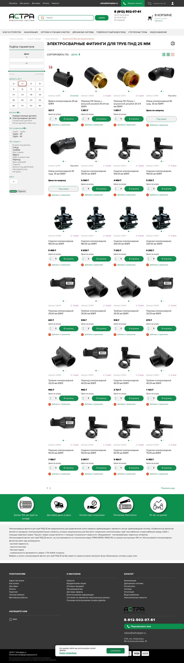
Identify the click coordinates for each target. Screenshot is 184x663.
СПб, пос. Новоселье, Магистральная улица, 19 (135, 640)
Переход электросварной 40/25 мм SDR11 (93, 382)
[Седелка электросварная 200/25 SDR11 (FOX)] (129, 218)
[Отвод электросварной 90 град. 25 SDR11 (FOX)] (161, 78)
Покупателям (17, 574)
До (27, 63)
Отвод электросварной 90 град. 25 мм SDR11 (159, 102)
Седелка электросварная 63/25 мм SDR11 (126, 451)
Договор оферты (75, 592)
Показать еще (168, 488)
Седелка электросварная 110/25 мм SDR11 (93, 172)
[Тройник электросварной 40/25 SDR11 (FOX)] (161, 357)
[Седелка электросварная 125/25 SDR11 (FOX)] (129, 148)
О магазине (74, 574)
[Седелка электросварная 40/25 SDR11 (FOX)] (129, 357)
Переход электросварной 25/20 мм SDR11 (60, 312)
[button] (76, 79)
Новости (55, 3)
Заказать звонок (135, 3)
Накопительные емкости (135, 597)
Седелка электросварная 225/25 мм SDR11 (158, 242)
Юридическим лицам (76, 583)
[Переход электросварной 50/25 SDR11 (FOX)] (63, 427)
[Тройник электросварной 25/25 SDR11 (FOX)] (129, 288)
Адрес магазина (16, 580)
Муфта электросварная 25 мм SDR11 (62, 102)
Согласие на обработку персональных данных (88, 597)
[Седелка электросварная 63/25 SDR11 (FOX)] (129, 427)
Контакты (13, 3)
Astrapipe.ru (21, 652)
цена (74, 54)
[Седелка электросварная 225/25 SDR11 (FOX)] (161, 218)
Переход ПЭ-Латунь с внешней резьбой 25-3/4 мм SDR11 (95, 104)
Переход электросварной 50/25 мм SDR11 (60, 451)
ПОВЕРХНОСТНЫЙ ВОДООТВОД (111, 32)
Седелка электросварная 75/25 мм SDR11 (158, 451)
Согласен (115, 651)
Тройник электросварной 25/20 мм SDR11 (93, 312)
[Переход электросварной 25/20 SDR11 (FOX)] (63, 288)
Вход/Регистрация (173, 3)
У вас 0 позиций (163, 17)
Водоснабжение (131, 595)
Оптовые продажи (75, 586)
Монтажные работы (18, 597)
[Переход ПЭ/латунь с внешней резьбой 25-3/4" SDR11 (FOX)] (96, 78)
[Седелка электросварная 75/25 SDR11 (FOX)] (161, 427)
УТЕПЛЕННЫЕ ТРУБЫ (137, 32)
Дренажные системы (133, 583)
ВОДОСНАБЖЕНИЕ (158, 32)
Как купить (24, 3)
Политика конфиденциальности (23, 655)
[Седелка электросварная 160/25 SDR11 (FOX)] (63, 218)
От (27, 57)
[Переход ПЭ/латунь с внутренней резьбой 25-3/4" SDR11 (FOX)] (129, 78)
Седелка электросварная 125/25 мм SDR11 (126, 172)
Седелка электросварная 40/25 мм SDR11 (126, 382)
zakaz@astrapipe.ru (135, 633)
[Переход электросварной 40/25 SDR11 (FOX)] (96, 357)
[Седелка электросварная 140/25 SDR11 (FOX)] (161, 148)
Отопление (129, 592)
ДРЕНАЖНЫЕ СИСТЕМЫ (83, 32)
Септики (128, 589)
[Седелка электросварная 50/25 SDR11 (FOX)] (96, 427)
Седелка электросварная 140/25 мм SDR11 (158, 172)
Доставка (36, 3)
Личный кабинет (16, 595)
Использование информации (80, 595)
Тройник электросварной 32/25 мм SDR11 (60, 382)
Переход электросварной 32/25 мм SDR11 (158, 312)
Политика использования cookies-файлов (86, 600)
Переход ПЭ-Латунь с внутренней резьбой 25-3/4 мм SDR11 (127, 104)
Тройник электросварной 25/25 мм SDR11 (126, 312)
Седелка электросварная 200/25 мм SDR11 (126, 242)
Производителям (75, 589)
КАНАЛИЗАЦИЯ (31, 32)
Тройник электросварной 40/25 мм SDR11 (158, 382)
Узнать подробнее (67, 653)
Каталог (129, 574)
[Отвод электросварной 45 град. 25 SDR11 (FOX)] (63, 148)
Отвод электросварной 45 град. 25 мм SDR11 (61, 172)
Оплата (46, 3)
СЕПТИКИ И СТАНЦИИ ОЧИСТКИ (55, 32)
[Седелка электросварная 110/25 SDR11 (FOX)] (96, 148)
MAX (15, 619)
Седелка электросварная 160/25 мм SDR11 (60, 242)
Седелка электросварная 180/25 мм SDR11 (93, 242)
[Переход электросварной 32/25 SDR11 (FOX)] (161, 288)
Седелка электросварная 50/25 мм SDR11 (93, 451)
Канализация (130, 580)
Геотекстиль (129, 586)
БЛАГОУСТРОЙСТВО (12, 32)
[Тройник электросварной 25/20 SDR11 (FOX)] (96, 288)
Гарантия (13, 592)
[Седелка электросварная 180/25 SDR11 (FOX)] (96, 218)
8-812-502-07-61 (139, 620)
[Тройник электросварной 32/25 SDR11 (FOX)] (63, 357)
